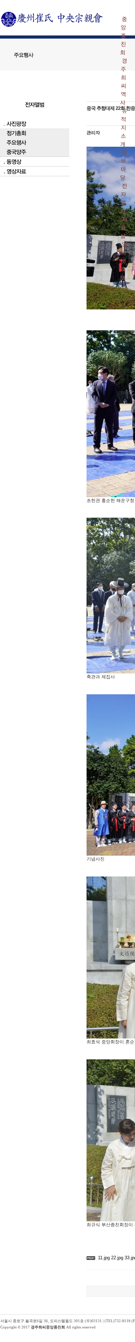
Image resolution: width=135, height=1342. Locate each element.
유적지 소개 (123, 127)
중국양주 (16, 152)
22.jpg (116, 1257)
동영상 (14, 161)
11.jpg (104, 1257)
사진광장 (16, 124)
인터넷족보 (123, 261)
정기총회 (16, 133)
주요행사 (16, 142)
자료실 (123, 227)
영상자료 (16, 171)
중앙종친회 (123, 35)
